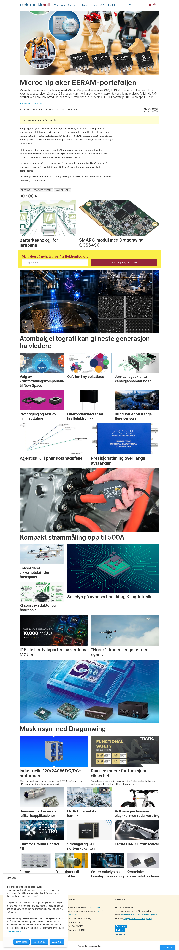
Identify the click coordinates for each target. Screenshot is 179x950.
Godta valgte (39, 942)
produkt (25, 190)
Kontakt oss (114, 5)
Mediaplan (59, 5)
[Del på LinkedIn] (153, 110)
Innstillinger (167, 947)
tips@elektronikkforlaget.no (138, 919)
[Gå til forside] (35, 4)
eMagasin (86, 5)
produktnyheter (43, 190)
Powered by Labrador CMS (90, 946)
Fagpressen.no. (14, 931)
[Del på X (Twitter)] (149, 110)
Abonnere (73, 5)
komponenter (62, 190)
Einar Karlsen (94, 907)
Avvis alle (56, 942)
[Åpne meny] (150, 5)
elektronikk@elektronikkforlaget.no (139, 915)
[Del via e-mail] (157, 110)
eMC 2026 (99, 5)
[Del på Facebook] (145, 110)
